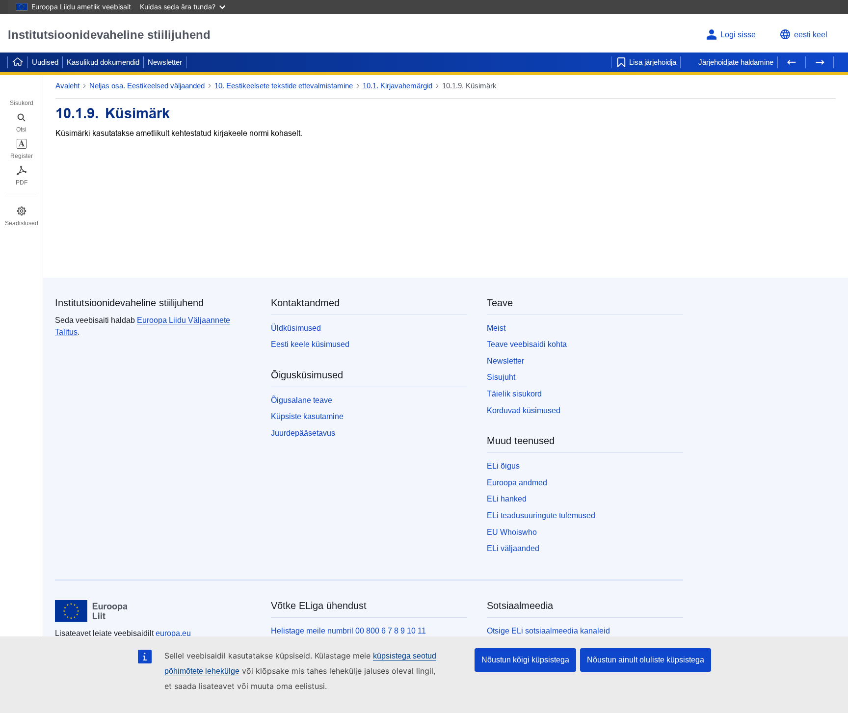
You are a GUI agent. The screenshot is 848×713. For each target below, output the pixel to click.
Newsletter (165, 62)
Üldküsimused (296, 328)
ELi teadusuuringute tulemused (541, 515)
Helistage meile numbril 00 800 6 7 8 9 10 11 (348, 631)
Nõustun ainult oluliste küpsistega (645, 660)
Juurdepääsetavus (303, 433)
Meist (496, 328)
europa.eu (173, 633)
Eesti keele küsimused (310, 344)
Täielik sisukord (514, 394)
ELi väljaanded (513, 548)
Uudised (45, 62)
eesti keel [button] (810, 34)
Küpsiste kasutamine (307, 416)
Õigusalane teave (301, 400)
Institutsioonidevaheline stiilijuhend (109, 34)
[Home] (17, 62)
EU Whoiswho (512, 532)
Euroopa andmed (517, 482)
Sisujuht (501, 377)
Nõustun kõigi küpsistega (525, 660)
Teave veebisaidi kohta (527, 344)
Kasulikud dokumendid (103, 62)
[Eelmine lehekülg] (791, 62)
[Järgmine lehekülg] (819, 62)
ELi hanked (507, 499)
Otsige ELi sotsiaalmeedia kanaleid (548, 631)
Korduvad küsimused (523, 410)
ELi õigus (503, 466)
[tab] (21, 96)
